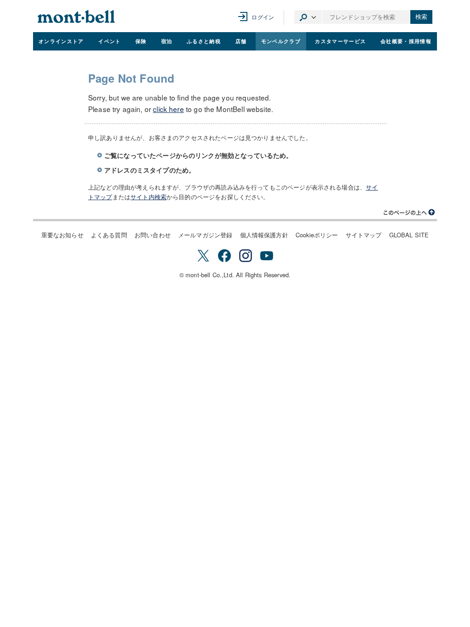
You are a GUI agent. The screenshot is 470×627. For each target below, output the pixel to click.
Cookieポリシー (317, 234)
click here (168, 109)
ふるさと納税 (204, 41)
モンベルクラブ (281, 41)
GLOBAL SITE (409, 234)
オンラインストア (61, 41)
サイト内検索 (148, 196)
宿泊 (167, 41)
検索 (421, 16)
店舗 (241, 41)
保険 (141, 41)
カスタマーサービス (340, 41)
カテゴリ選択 (308, 17)
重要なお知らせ (62, 234)
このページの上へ (409, 212)
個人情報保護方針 (264, 234)
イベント (109, 41)
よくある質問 (109, 234)
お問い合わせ (152, 234)
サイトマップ (364, 234)
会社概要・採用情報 (405, 41)
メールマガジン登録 (205, 234)
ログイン (263, 17)
